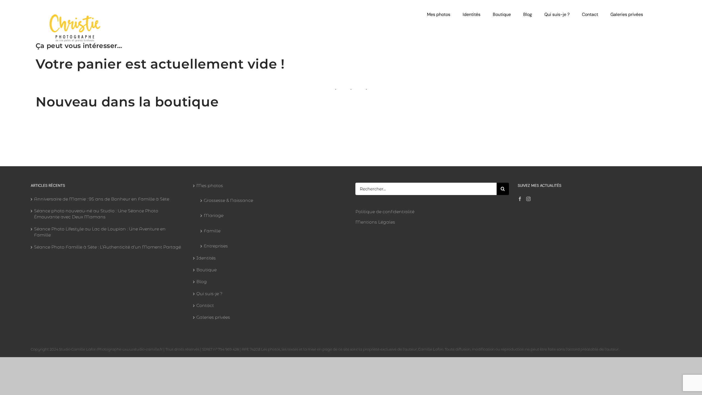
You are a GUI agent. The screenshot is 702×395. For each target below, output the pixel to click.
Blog (201, 281)
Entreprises (216, 246)
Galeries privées (213, 317)
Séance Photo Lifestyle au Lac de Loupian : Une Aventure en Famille (100, 232)
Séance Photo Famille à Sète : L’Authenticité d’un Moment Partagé (107, 247)
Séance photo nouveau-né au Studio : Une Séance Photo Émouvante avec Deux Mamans (96, 213)
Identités (206, 258)
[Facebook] (520, 199)
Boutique (206, 269)
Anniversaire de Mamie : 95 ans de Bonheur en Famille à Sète (101, 199)
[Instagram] (528, 199)
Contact (205, 305)
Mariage (213, 215)
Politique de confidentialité (384, 211)
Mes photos (209, 185)
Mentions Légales (375, 222)
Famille (212, 230)
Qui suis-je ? (209, 293)
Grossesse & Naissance (228, 200)
